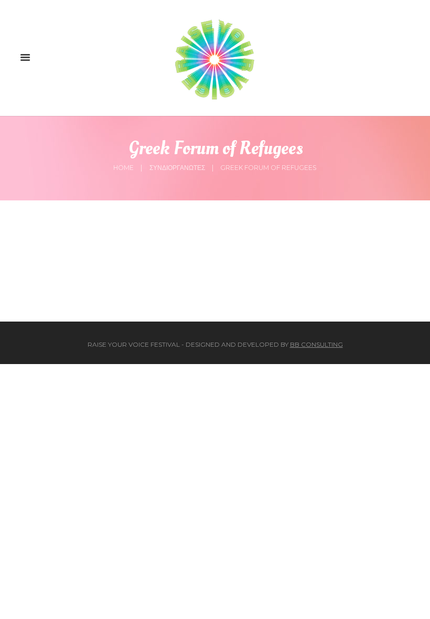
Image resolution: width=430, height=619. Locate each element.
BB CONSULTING (316, 344)
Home (123, 168)
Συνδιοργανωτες (177, 168)
